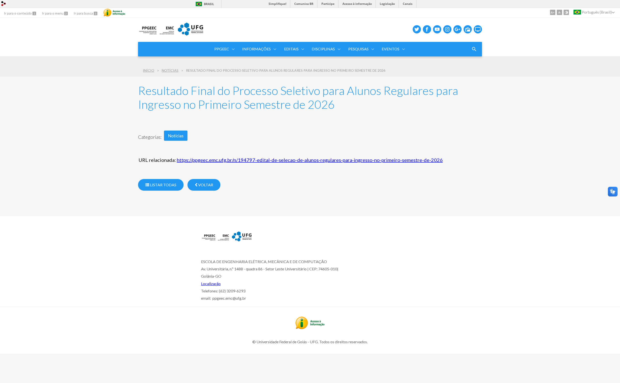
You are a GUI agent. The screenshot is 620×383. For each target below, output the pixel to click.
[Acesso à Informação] (114, 12)
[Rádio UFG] (468, 29)
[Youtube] (437, 29)
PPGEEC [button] (221, 49)
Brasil (209, 4)
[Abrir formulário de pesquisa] (474, 49)
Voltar (205, 184)
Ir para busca (84, 13)
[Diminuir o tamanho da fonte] (559, 12)
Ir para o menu (53, 13)
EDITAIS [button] (291, 49)
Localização (211, 283)
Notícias (170, 70)
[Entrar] (3, 4)
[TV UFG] (478, 29)
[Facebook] (427, 29)
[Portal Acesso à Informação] (310, 327)
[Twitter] (417, 29)
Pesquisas (358, 49)
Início (148, 70)
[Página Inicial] (171, 35)
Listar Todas (162, 184)
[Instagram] (447, 29)
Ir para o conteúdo (18, 13)
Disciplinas (323, 49)
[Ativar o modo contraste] (566, 12)
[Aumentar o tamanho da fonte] (552, 12)
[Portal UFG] (226, 240)
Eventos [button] (390, 49)
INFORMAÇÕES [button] (256, 49)
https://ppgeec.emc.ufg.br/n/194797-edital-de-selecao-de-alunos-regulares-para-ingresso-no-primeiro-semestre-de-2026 (310, 160)
